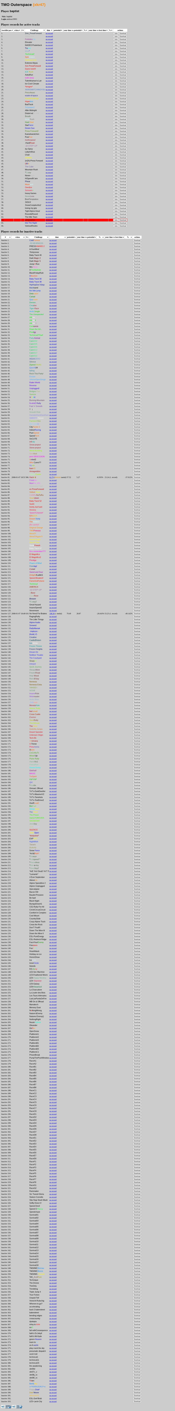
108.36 (52, 614)
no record (49, 33)
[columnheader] (7, 30)
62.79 (51, 477)
